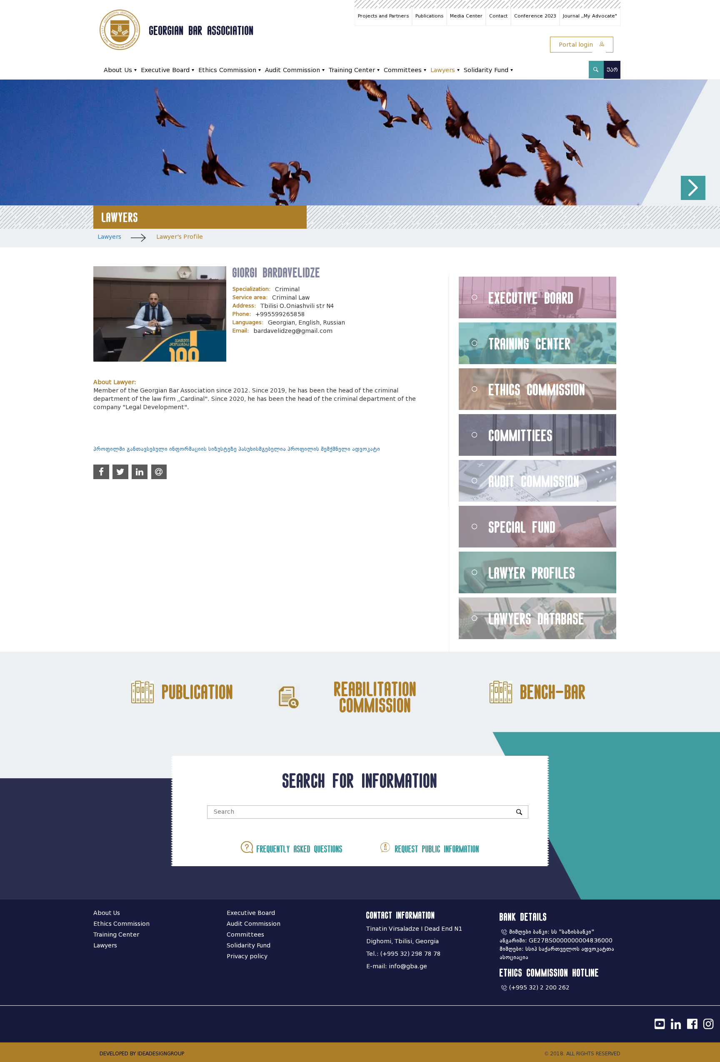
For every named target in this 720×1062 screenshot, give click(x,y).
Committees (403, 70)
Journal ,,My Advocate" (590, 16)
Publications (429, 16)
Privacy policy (247, 956)
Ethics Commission (227, 70)
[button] (693, 188)
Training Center (352, 70)
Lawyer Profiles (532, 572)
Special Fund (522, 526)
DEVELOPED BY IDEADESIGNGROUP (142, 1053)
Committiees (521, 435)
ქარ (612, 70)
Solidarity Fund (486, 70)
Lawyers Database (537, 618)
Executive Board (165, 70)
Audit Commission (292, 70)
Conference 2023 (535, 16)
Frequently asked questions (297, 849)
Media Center (466, 16)
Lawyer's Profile (179, 236)
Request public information (435, 849)
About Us (118, 70)
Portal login (577, 44)
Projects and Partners (383, 16)
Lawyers (442, 70)
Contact (498, 16)
